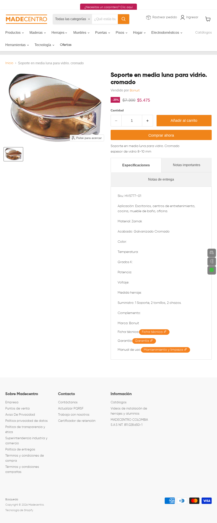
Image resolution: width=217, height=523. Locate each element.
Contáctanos (68, 402)
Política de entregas (20, 449)
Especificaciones (136, 165)
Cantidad (117, 110)
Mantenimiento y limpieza (164, 350)
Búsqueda (11, 499)
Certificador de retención (76, 420)
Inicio (9, 63)
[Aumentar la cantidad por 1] (147, 120)
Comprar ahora (161, 135)
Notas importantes (186, 165)
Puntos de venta (17, 408)
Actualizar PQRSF (70, 408)
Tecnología (43, 45)
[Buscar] (123, 19)
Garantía (142, 341)
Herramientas (15, 45)
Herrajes (58, 32)
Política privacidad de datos (26, 420)
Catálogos (203, 32)
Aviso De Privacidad (20, 414)
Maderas (36, 32)
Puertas (101, 32)
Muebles (80, 32)
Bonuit (135, 90)
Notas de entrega (161, 179)
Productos (13, 32)
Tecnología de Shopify (19, 510)
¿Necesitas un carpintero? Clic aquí (108, 7)
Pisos (120, 32)
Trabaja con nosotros (73, 414)
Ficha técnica (152, 332)
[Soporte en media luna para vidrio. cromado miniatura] (13, 154)
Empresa (11, 402)
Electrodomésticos (165, 32)
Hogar (138, 32)
